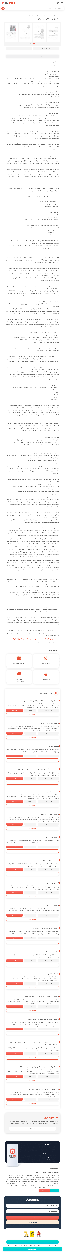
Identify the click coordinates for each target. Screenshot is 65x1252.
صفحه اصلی (56, 15)
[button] (34, 43)
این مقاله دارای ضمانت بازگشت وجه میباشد (32, 56)
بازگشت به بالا (32, 1242)
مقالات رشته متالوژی (47, 15)
